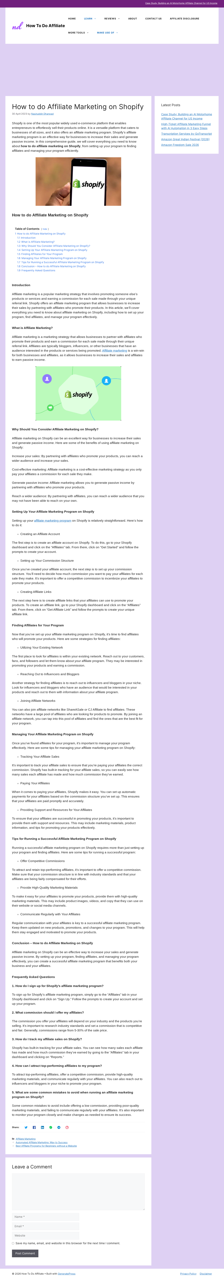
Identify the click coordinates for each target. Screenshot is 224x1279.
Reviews (110, 18)
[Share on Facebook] (33, 1127)
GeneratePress (66, 1273)
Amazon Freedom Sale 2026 (180, 145)
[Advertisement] (112, 68)
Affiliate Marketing (26, 1138)
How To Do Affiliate (45, 25)
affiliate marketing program (52, 520)
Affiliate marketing (114, 350)
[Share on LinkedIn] (42, 1127)
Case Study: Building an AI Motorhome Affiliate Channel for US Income (181, 3)
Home (72, 18)
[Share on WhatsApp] (50, 1127)
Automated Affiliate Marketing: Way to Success (42, 1142)
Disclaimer (206, 1273)
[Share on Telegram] (58, 1127)
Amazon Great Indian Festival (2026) (185, 139)
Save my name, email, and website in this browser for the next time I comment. (68, 1243)
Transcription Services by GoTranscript (186, 133)
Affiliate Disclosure (184, 18)
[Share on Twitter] (25, 1127)
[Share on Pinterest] (66, 1127)
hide (45, 229)
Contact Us (153, 18)
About (132, 18)
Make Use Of (105, 32)
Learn (88, 18)
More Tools (76, 32)
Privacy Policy (188, 1273)
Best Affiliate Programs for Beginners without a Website (46, 1145)
